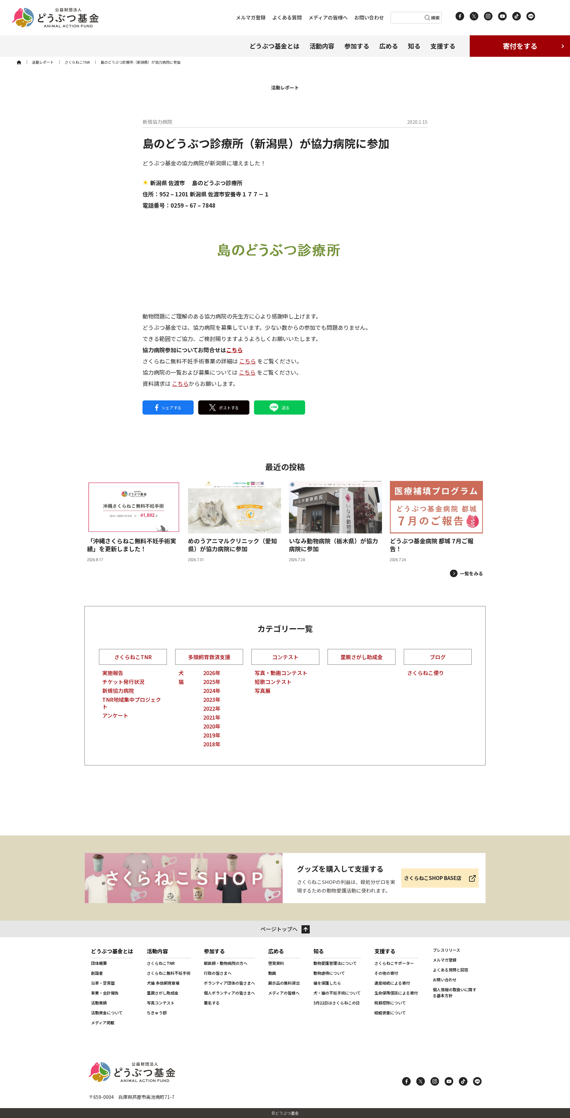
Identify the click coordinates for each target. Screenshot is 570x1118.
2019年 (211, 735)
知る (414, 45)
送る (286, 407)
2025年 (211, 682)
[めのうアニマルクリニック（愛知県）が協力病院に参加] (234, 522)
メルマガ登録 (251, 17)
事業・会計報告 (105, 993)
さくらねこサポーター (394, 963)
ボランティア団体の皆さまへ (229, 983)
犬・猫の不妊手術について (337, 993)
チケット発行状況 (123, 682)
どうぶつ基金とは (274, 45)
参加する (356, 45)
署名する (212, 1002)
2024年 (211, 691)
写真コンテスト (160, 1002)
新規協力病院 (118, 691)
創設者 (97, 973)
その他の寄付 (386, 973)
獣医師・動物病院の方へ (225, 963)
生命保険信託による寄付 (396, 993)
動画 (272, 973)
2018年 (211, 744)
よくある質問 (287, 17)
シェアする (171, 407)
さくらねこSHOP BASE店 (432, 877)
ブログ (438, 657)
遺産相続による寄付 (392, 983)
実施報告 (112, 673)
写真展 (262, 691)
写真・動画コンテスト (281, 673)
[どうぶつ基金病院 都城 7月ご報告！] (436, 522)
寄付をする (520, 46)
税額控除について (390, 1002)
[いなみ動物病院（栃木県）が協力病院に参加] (335, 522)
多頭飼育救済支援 (209, 657)
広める (388, 45)
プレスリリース (446, 950)
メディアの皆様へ (328, 17)
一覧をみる (471, 573)
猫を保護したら (327, 983)
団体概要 (99, 963)
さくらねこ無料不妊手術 (168, 973)
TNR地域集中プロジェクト (131, 702)
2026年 (211, 673)
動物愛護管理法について (335, 963)
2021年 (211, 717)
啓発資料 (276, 963)
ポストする (229, 407)
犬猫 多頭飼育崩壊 (163, 983)
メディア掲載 (102, 1022)
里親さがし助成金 (361, 657)
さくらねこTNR (133, 657)
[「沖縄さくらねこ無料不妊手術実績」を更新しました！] (133, 522)
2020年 (211, 726)
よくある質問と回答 (450, 969)
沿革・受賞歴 (103, 983)
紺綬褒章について (390, 1012)
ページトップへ (279, 929)
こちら (234, 350)
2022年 (211, 708)
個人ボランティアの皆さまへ (229, 993)
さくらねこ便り (425, 673)
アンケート (115, 715)
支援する (443, 45)
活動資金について (107, 1012)
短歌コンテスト (273, 682)
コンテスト (285, 657)
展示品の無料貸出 (284, 983)
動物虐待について (329, 973)
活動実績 (99, 1002)
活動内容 (321, 45)
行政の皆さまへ (218, 973)
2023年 (211, 699)
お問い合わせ (369, 17)
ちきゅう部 (157, 1012)
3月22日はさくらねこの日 (336, 1002)
